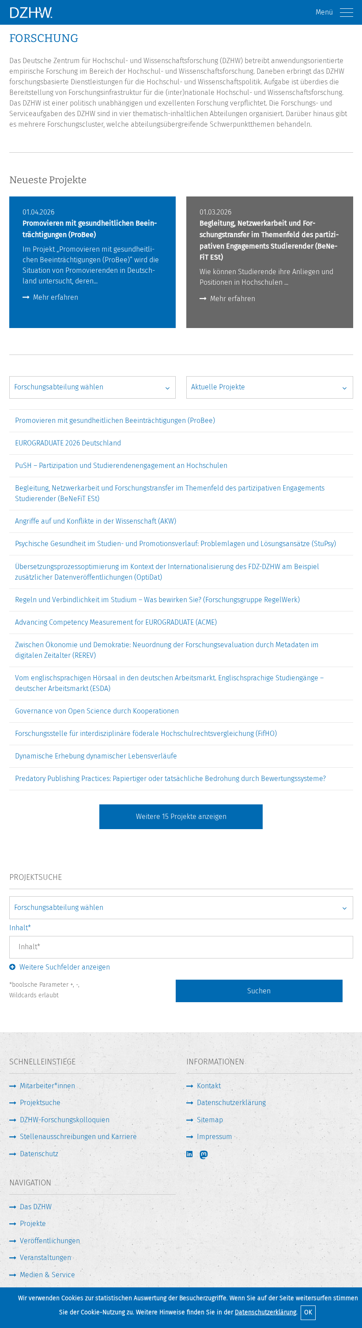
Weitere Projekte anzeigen (181, 816)
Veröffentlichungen (50, 1241)
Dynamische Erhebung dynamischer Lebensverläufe (96, 756)
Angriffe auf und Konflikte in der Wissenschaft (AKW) (95, 521)
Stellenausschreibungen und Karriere (78, 1136)
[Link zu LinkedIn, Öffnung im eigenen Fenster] (190, 1154)
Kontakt (209, 1086)
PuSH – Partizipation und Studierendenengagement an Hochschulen (121, 465)
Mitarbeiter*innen (47, 1086)
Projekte (33, 1223)
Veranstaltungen (45, 1257)
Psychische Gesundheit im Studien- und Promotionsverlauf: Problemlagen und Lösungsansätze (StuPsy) (175, 544)
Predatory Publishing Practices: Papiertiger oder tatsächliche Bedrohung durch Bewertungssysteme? (170, 778)
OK (308, 1312)
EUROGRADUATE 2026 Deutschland (68, 443)
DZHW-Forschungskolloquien (64, 1120)
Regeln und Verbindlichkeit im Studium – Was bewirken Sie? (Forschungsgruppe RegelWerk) (157, 600)
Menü (324, 12)
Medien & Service (47, 1275)
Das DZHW (36, 1207)
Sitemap (210, 1120)
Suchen (259, 991)
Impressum (214, 1136)
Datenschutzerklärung (265, 1312)
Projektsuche (40, 1102)
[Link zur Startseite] (31, 12)
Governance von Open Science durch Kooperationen (97, 711)
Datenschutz (39, 1154)
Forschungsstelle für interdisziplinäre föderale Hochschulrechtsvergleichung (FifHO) (146, 733)
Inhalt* (20, 928)
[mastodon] (210, 1155)
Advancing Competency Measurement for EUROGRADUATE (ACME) (116, 622)
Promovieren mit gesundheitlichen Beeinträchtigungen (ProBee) (115, 420)
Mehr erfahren (55, 297)
